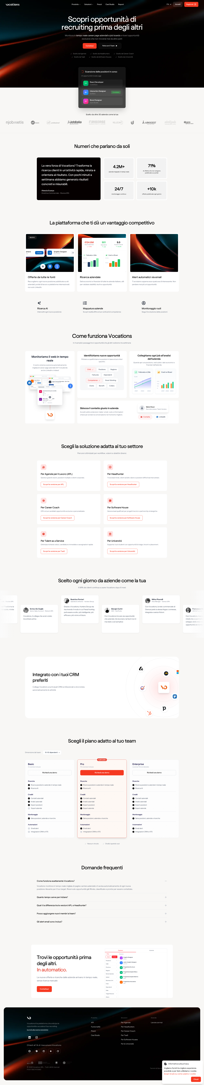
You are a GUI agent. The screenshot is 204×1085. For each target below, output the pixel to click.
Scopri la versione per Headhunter (123, 484)
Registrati (191, 4)
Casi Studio (110, 4)
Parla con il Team (108, 46)
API (92, 1022)
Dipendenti (108, 375)
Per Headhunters (127, 1027)
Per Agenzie (126, 1022)
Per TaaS (124, 1035)
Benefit (101, 386)
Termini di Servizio (156, 1068)
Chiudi (195, 1079)
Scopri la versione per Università (122, 551)
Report (121, 4)
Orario (91, 386)
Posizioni (120, 950)
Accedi (177, 4)
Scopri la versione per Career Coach (57, 518)
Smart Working (110, 380)
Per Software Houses (129, 1039)
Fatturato (95, 375)
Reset (108, 956)
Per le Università (127, 1044)
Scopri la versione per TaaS (54, 551)
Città (89, 369)
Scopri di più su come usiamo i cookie (180, 1074)
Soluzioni (87, 4)
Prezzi (99, 4)
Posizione (102, 369)
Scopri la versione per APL (53, 484)
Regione (113, 369)
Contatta (146, 417)
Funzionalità (95, 1027)
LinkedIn (162, 417)
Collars (112, 386)
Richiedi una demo (49, 773)
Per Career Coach (128, 1031)
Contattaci (90, 46)
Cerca (114, 956)
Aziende (151, 950)
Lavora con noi (156, 1022)
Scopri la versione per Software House (125, 518)
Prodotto (75, 4)
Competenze (93, 380)
